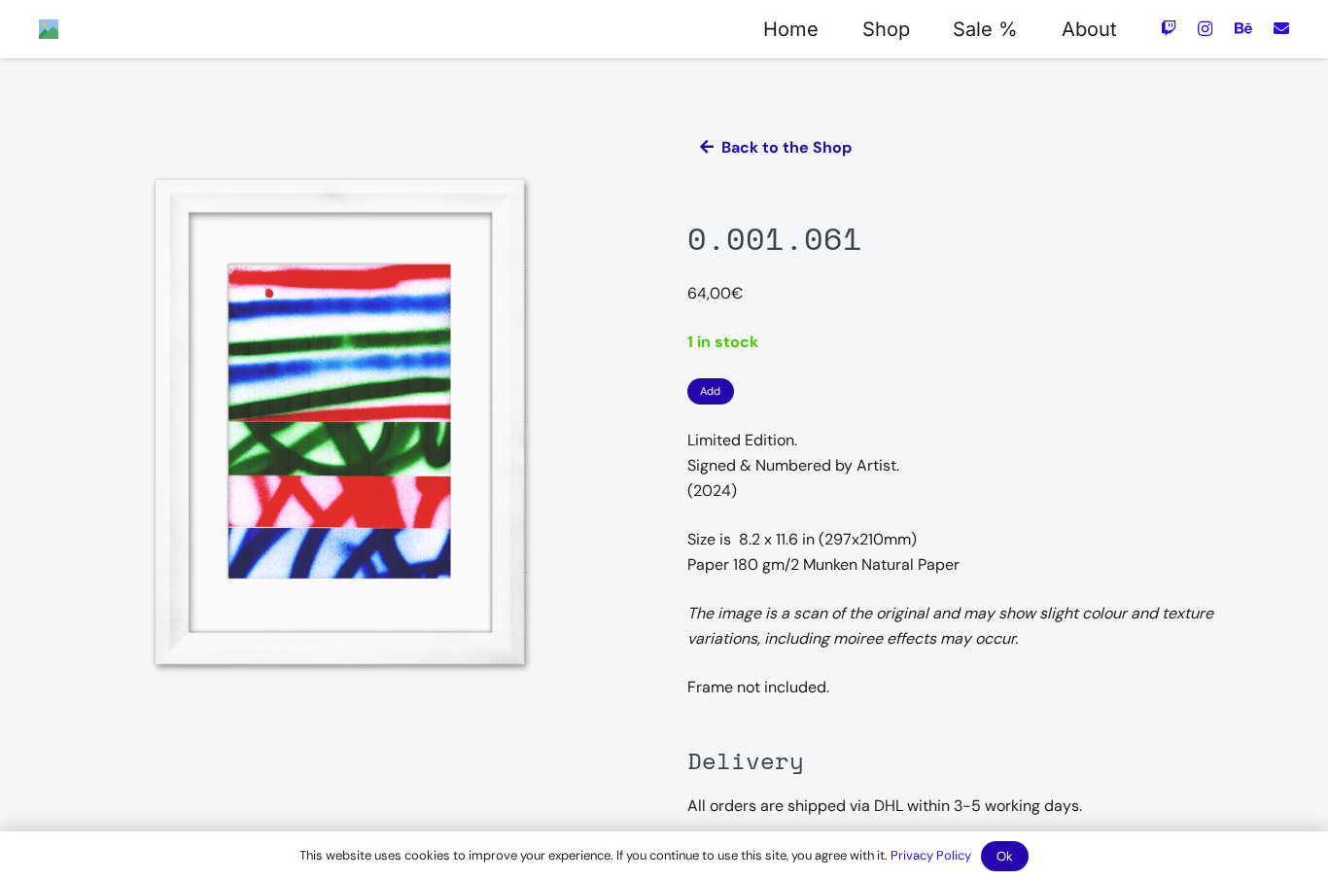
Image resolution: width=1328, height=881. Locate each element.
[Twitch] (1168, 28)
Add (710, 391)
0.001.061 (774, 238)
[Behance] (1243, 28)
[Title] (48, 29)
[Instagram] (1205, 29)
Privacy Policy (931, 855)
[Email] (1281, 28)
